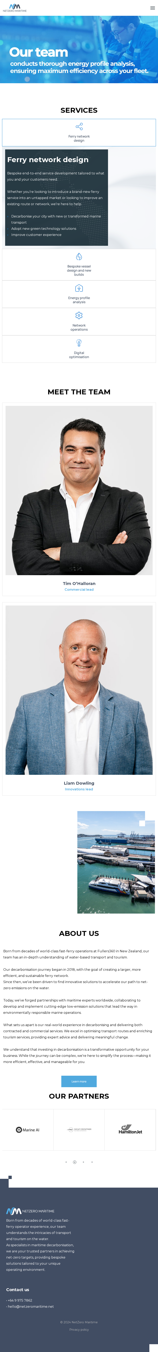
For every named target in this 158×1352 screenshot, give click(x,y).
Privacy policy (79, 1330)
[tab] (79, 132)
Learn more (79, 1081)
